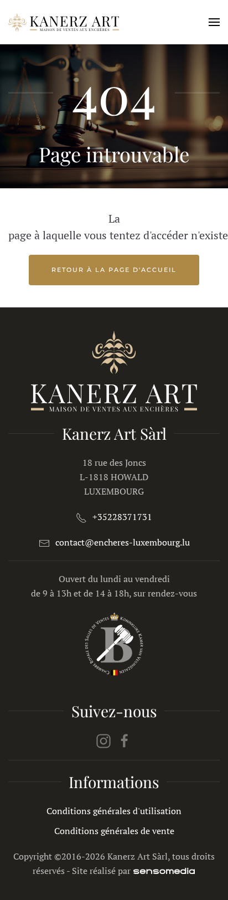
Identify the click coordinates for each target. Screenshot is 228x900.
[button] (214, 22)
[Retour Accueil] (63, 22)
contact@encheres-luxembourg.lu (122, 542)
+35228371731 (122, 517)
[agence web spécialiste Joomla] (164, 871)
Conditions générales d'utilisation (114, 811)
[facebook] (124, 740)
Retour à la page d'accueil (114, 270)
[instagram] (103, 740)
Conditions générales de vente (114, 831)
